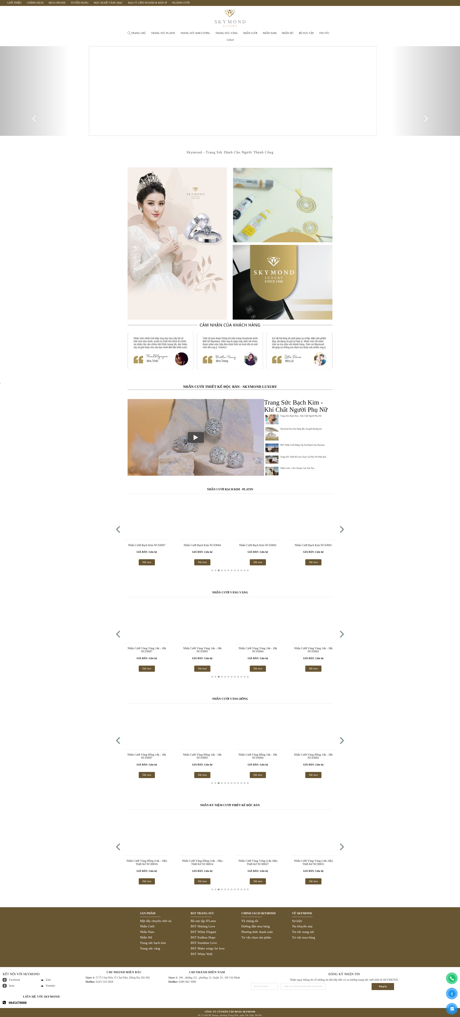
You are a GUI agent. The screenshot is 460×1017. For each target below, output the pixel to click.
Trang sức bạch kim (153, 943)
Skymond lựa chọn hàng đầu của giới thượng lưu (301, 429)
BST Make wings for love (208, 948)
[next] (425, 91)
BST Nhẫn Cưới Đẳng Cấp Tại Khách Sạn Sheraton (302, 445)
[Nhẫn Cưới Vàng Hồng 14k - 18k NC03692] (313, 726)
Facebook (14, 979)
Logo (230, 40)
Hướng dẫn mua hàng (255, 926)
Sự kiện (297, 921)
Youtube (50, 985)
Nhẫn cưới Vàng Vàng (230, 592)
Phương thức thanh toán (257, 932)
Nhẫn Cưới (147, 926)
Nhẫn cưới (250, 33)
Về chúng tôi (249, 921)
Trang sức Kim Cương (195, 33)
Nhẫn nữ (287, 33)
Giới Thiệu (14, 2)
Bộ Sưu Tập (306, 33)
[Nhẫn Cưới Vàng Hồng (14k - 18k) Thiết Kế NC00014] (202, 832)
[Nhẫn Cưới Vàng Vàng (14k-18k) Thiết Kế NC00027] (257, 832)
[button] (212, 570)
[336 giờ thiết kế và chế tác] (282, 204)
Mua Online (57, 2)
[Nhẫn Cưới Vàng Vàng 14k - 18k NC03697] (146, 619)
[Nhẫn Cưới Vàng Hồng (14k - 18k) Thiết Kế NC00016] (146, 832)
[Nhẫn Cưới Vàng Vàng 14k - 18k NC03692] (313, 619)
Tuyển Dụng (80, 2)
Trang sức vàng (226, 33)
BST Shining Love (203, 926)
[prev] (34, 91)
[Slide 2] (230, 91)
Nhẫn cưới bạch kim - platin (230, 489)
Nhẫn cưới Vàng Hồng (230, 698)
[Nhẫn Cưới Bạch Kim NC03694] (202, 516)
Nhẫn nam (269, 33)
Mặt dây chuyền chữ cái (155, 921)
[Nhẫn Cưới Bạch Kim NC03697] (146, 516)
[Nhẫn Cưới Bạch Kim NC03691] (313, 516)
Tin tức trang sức (303, 932)
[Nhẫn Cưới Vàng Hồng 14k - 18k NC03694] (257, 726)
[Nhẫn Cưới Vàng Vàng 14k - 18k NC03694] (257, 619)
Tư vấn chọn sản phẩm (256, 937)
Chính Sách (35, 2)
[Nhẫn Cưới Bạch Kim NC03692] (257, 516)
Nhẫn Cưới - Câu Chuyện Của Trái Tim (297, 468)
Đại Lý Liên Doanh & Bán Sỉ (147, 2)
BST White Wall (201, 954)
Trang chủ (138, 33)
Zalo (48, 979)
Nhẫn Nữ (146, 937)
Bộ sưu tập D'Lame (203, 921)
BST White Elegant (203, 932)
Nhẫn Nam (147, 932)
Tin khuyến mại (302, 926)
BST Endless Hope (203, 937)
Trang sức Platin (163, 33)
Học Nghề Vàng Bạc (108, 2)
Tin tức (324, 33)
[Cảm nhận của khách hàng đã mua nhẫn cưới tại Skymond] (230, 373)
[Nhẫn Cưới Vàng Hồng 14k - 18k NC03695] (202, 726)
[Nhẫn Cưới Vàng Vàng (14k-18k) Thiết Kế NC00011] (313, 832)
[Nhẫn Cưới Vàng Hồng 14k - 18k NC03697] (146, 726)
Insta (11, 985)
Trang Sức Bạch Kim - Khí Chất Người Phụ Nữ (300, 416)
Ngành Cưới (181, 2)
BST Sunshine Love (204, 943)
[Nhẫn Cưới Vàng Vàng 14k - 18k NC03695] (202, 619)
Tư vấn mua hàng (303, 937)
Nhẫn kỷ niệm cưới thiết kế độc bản (230, 805)
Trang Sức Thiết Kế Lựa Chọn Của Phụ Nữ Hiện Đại (303, 457)
